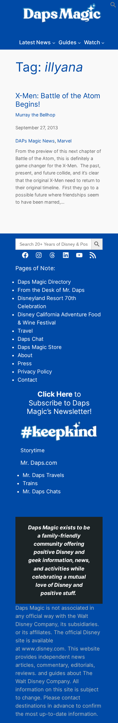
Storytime (32, 450)
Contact (27, 380)
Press (25, 363)
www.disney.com (43, 648)
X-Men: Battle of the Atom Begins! (57, 99)
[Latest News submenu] (53, 42)
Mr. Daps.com (38, 462)
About (25, 355)
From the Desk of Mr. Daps (51, 290)
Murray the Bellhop (35, 114)
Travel (25, 331)
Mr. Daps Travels (43, 475)
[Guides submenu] (79, 42)
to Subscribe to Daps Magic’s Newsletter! (59, 402)
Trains (30, 483)
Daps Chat (30, 339)
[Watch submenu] (102, 42)
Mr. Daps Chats (42, 491)
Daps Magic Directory (44, 282)
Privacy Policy (35, 371)
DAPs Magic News (35, 140)
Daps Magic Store (40, 347)
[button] (113, 6)
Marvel (64, 140)
